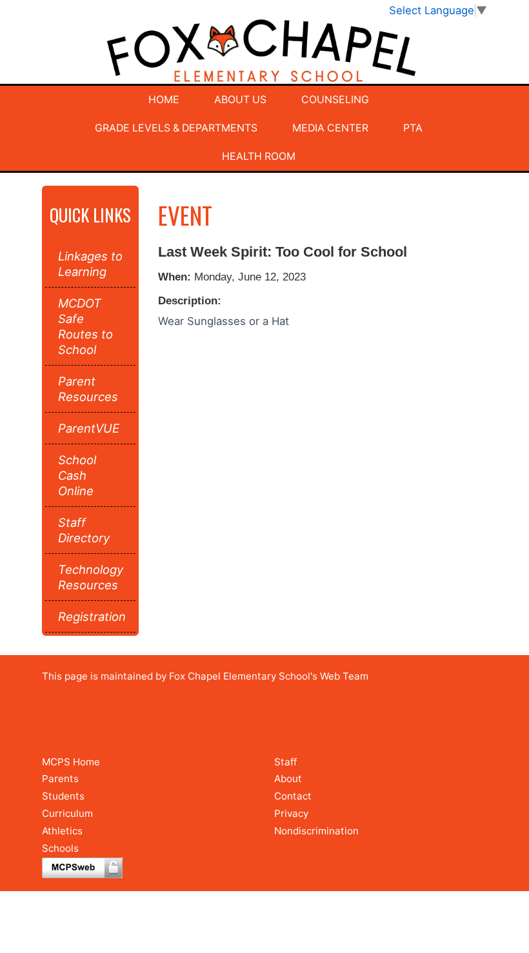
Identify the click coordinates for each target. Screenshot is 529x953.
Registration (90, 616)
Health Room (258, 156)
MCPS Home (71, 762)
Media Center (330, 128)
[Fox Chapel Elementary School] (264, 51)
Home (163, 99)
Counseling (335, 99)
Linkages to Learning (90, 264)
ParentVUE (88, 428)
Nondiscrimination (316, 831)
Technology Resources (90, 577)
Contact (293, 796)
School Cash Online (77, 475)
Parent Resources (88, 389)
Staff (285, 762)
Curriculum (67, 813)
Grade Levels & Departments (176, 128)
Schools (60, 848)
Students (63, 796)
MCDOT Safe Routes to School (85, 326)
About (288, 778)
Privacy (291, 813)
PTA (413, 128)
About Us (240, 99)
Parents (60, 778)
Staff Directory (84, 530)
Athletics (62, 831)
